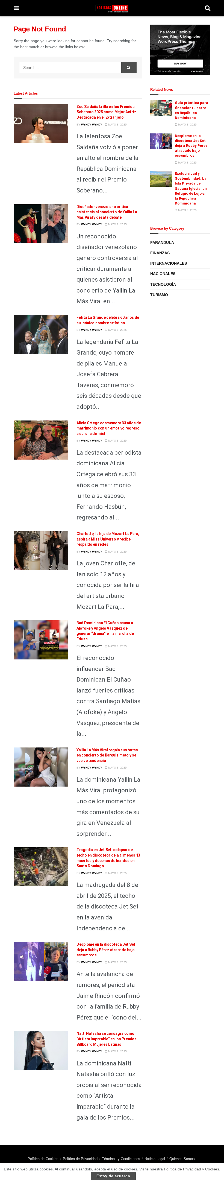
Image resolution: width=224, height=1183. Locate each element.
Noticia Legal (155, 1159)
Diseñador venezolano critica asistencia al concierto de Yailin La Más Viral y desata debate (106, 212)
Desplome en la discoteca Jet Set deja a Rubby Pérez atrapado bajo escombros (105, 949)
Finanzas (160, 253)
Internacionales (168, 263)
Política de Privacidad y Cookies (191, 1169)
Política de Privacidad (80, 1159)
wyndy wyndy (91, 124)
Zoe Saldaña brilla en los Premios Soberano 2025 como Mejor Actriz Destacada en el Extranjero (106, 111)
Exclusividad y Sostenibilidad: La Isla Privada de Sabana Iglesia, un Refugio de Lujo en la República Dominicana (191, 188)
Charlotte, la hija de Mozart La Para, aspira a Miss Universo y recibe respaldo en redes (107, 539)
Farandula (162, 242)
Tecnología (163, 284)
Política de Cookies (43, 1159)
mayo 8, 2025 (117, 124)
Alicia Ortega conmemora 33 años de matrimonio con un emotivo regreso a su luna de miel (108, 428)
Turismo (159, 295)
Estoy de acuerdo (113, 1176)
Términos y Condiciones (121, 1159)
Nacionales (162, 273)
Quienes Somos (182, 1159)
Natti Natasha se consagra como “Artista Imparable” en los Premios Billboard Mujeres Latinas (106, 1038)
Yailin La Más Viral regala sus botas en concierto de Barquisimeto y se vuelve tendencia (107, 755)
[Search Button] (129, 67)
